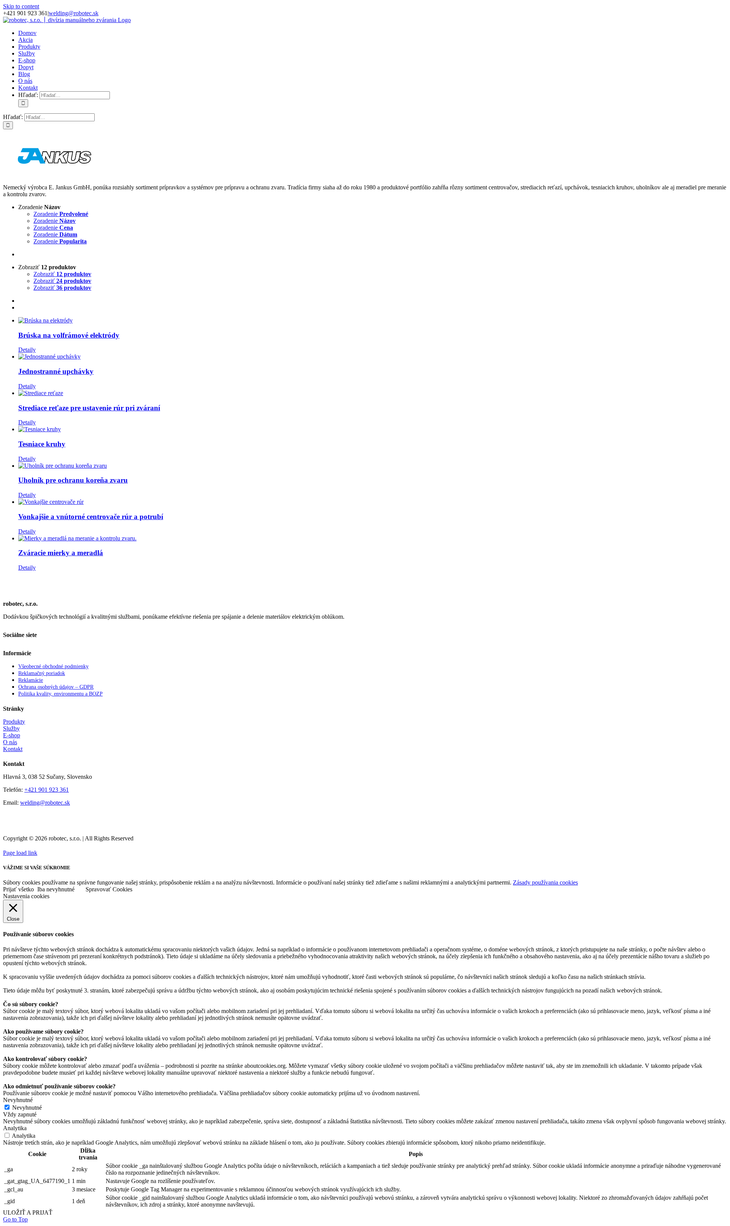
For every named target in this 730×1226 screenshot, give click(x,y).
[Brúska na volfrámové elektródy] (372, 320)
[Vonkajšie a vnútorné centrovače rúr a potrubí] (372, 502)
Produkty (14, 721)
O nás (10, 742)
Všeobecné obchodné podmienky (53, 666)
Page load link (20, 853)
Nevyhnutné (27, 1107)
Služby (11, 728)
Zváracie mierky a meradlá (60, 553)
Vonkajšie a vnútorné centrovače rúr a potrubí (90, 517)
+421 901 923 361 (46, 789)
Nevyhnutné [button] (18, 1100)
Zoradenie (60, 214)
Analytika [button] (15, 1128)
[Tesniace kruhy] (372, 429)
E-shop (11, 735)
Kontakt (12, 749)
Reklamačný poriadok (41, 673)
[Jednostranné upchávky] (372, 356)
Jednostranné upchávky (56, 371)
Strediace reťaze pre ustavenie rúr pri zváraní (89, 408)
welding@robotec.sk (73, 13)
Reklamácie (30, 680)
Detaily (27, 349)
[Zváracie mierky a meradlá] (372, 538)
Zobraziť (62, 274)
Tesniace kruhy (41, 444)
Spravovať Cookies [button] (109, 889)
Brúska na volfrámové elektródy (68, 335)
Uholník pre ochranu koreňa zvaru (73, 480)
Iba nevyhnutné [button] (56, 889)
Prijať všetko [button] (18, 889)
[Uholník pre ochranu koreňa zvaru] (372, 465)
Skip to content (21, 6)
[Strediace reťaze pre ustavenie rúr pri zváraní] (372, 393)
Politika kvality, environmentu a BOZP (60, 694)
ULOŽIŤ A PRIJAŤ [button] (27, 1212)
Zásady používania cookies (545, 882)
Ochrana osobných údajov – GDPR (56, 687)
